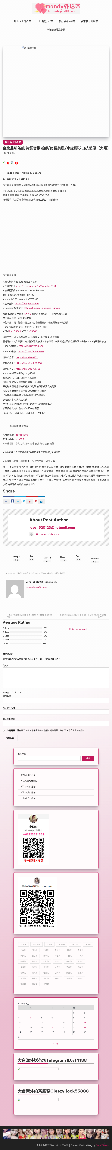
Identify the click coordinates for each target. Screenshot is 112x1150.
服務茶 (69, 961)
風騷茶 (69, 978)
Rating (6, 692)
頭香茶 (57, 978)
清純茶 (34, 967)
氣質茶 (31, 573)
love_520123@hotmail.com (52, 527)
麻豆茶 (46, 984)
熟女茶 (80, 967)
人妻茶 (23, 950)
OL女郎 (88, 944)
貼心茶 (50, 573)
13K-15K (75, 944)
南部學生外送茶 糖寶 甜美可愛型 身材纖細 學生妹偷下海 (29, 616)
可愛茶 (46, 950)
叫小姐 (34, 950)
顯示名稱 (7, 696)
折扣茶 (46, 961)
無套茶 (69, 967)
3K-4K (23, 944)
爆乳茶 (34, 973)
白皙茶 (57, 973)
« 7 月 (55, 1043)
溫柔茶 (37, 573)
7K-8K (13, 573)
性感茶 (23, 961)
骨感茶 (56, 573)
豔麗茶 (34, 978)
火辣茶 (57, 967)
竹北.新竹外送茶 (44, 21)
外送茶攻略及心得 (56, 29)
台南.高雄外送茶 (89, 21)
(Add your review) (78, 629)
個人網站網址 (9, 719)
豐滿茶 (23, 978)
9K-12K (61, 944)
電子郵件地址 (9, 707)
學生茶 (57, 956)
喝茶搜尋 (22, 754)
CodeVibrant (102, 1145)
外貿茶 (69, 950)
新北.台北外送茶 (22, 21)
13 (52, 1022)
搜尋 (88, 758)
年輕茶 (80, 956)
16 (85, 1022)
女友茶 (34, 956)
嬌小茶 (46, 956)
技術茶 (25, 573)
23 (85, 1027)
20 (52, 1027)
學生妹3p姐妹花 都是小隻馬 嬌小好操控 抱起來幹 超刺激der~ (83, 616)
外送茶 (19, 573)
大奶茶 (23, 956)
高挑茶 (62, 573)
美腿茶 (43, 573)
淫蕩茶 (23, 967)
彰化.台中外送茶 (67, 21)
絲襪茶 (69, 973)
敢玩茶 (57, 961)
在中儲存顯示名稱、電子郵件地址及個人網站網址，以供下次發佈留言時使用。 (46, 730)
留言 (5, 665)
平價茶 (69, 956)
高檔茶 (34, 984)
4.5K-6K (36, 944)
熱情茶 (23, 973)
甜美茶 (46, 973)
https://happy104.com (47, 534)
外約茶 (57, 950)
